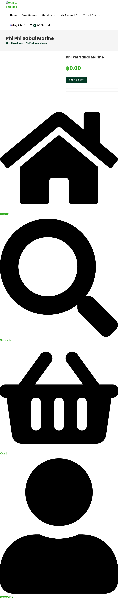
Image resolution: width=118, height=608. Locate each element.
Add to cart (76, 80)
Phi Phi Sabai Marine (36, 43)
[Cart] (59, 449)
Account (6, 597)
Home (4, 214)
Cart (3, 453)
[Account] (59, 592)
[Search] (59, 336)
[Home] (7, 43)
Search (5, 340)
